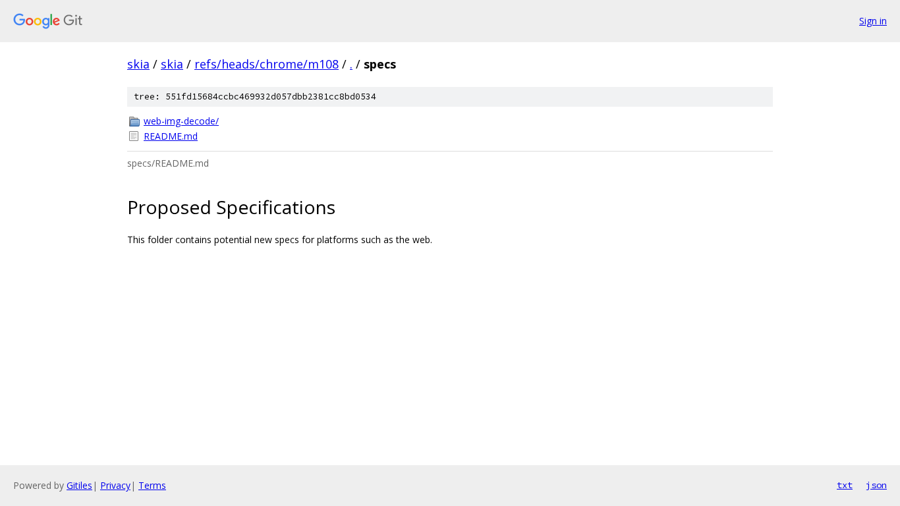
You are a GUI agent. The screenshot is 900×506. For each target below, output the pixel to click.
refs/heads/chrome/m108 (266, 64)
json (876, 485)
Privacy (115, 485)
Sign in (873, 20)
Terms (152, 485)
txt (845, 485)
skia (138, 64)
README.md (171, 136)
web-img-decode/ (181, 121)
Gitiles (79, 485)
